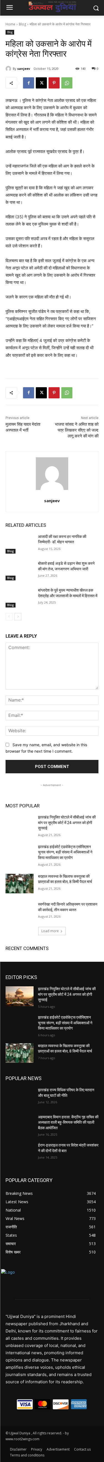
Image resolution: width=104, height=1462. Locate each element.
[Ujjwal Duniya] (52, 7)
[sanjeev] (9, 68)
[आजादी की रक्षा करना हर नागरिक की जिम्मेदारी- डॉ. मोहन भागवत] (20, 544)
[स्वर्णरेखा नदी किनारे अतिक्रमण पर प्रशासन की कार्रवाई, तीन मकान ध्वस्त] (20, 911)
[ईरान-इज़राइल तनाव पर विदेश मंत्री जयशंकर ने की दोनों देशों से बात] (20, 1152)
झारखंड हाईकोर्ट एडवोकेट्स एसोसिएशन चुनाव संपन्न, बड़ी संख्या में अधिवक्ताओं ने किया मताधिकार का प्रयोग (65, 852)
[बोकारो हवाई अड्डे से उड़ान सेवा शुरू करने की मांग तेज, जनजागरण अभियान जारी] (20, 570)
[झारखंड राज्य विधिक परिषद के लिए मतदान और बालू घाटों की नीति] (20, 1097)
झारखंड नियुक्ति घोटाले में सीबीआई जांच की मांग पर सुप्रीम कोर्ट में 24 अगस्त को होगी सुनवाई (67, 822)
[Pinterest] (54, 82)
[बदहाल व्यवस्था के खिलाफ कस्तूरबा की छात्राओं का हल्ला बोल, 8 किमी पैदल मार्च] (20, 883)
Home (10, 24)
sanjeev (23, 68)
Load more (50, 931)
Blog (22, 24)
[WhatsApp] (66, 82)
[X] (41, 82)
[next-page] (17, 616)
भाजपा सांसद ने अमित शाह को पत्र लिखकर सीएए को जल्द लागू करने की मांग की (76, 430)
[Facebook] (28, 82)
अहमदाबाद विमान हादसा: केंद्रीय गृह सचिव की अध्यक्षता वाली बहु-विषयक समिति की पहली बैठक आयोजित (68, 1122)
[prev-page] (9, 616)
